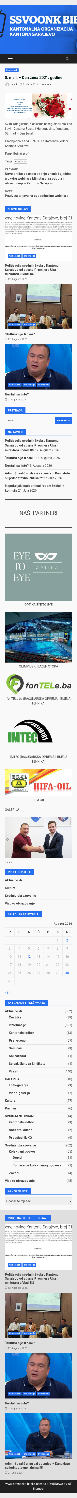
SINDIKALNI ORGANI (19, 1116)
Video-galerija (19, 1093)
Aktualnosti (11, 70)
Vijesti (13, 1071)
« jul (7, 992)
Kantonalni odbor (21, 1033)
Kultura (10, 888)
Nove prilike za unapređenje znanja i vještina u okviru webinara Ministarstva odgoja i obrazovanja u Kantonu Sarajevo (38, 176)
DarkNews (56, 1484)
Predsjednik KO (20, 1138)
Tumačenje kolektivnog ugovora (37, 1165)
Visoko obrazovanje (20, 903)
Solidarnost (17, 1056)
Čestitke (15, 1017)
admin (14, 84)
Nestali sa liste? (38, 367)
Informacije (29, 256)
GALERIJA (12, 1079)
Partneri (11, 1108)
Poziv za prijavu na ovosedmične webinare (37, 193)
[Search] (67, 59)
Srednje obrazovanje (20, 896)
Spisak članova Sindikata (27, 1064)
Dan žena (20, 161)
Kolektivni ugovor (22, 1151)
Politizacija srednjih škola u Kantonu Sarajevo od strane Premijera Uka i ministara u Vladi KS (38, 238)
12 (29, 957)
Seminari (15, 1048)
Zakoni (14, 1173)
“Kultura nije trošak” (38, 306)
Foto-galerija (18, 1085)
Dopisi (17, 1158)
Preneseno (43, 385)
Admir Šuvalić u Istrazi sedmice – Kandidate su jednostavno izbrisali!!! (38, 1436)
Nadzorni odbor (20, 1130)
